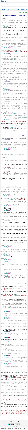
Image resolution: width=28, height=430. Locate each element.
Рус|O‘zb (26, 9)
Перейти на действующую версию (23, 12)
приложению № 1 (16, 80)
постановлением (24, 117)
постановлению (21, 134)
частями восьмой (19, 366)
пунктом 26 (8, 383)
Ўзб (21, 9)
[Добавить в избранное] (1, 9)
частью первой (9, 96)
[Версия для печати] (8, 9)
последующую (6, 26)
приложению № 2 (13, 127)
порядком (20, 49)
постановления (15, 51)
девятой (24, 366)
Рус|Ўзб (24, 9)
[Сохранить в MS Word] (7, 9)
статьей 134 (7, 360)
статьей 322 (15, 372)
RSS (24, 421)
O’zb (22, 9)
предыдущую (5, 19)
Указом (14, 172)
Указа (14, 59)
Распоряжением (12, 154)
